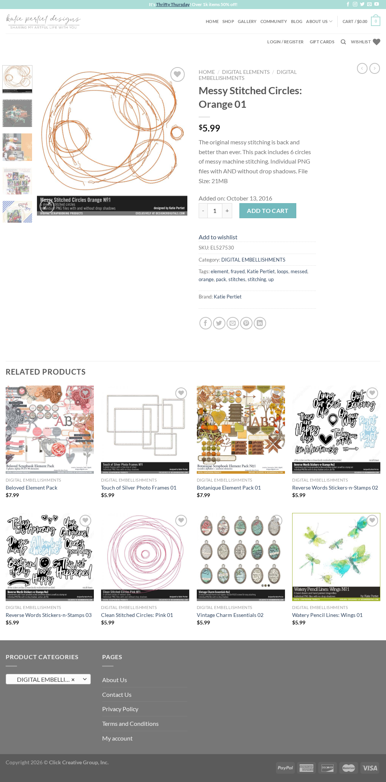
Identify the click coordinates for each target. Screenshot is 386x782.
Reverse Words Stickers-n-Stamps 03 (49, 615)
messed (299, 271)
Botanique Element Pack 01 (229, 487)
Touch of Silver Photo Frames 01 (138, 487)
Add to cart (267, 210)
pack (221, 279)
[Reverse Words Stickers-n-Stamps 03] (50, 557)
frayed (238, 271)
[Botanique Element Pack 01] (241, 430)
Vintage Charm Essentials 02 (230, 615)
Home (212, 21)
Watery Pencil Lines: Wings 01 (327, 615)
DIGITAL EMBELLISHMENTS (253, 260)
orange (206, 279)
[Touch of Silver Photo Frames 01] (145, 430)
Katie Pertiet (261, 271)
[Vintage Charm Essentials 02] (241, 557)
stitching (257, 279)
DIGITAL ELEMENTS (246, 72)
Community (273, 21)
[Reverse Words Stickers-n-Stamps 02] (336, 430)
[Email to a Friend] (233, 323)
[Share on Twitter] (219, 323)
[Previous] (50, 140)
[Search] (343, 42)
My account (117, 738)
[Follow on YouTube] (376, 4)
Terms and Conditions (130, 723)
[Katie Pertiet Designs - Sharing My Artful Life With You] (43, 21)
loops (282, 271)
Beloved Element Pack (31, 487)
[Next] (175, 140)
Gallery (247, 21)
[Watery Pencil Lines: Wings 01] (336, 557)
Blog (297, 21)
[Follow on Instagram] (355, 4)
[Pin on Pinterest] (246, 323)
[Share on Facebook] (205, 323)
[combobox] (48, 679)
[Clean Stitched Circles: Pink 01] (145, 557)
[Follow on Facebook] (348, 4)
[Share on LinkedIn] (260, 323)
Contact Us (117, 694)
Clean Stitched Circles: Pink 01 (137, 615)
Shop (228, 21)
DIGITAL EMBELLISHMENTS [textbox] (48, 679)
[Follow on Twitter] (362, 4)
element (219, 271)
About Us (317, 21)
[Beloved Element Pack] (50, 430)
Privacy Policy (120, 708)
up (271, 279)
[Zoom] (47, 206)
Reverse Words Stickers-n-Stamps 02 (335, 487)
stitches (236, 279)
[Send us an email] (369, 4)
